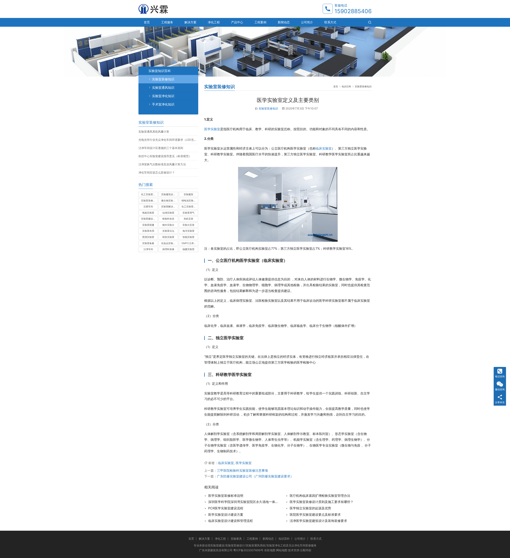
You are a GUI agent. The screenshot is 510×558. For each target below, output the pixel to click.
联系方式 (330, 22)
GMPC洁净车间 (189, 243)
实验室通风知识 (163, 88)
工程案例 (260, 22)
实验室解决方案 (169, 206)
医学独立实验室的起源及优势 (310, 508)
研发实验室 (168, 237)
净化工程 (214, 22)
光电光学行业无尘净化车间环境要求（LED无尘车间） (168, 139)
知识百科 (284, 538)
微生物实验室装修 (169, 200)
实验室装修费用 (149, 200)
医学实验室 (212, 129)
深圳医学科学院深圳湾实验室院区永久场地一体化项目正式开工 (244, 502)
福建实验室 (188, 249)
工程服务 (167, 22)
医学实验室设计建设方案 (225, 515)
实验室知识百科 (159, 71)
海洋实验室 (188, 230)
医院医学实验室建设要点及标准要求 (315, 515)
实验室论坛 (168, 230)
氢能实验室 (148, 212)
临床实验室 (324, 148)
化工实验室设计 (149, 194)
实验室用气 (188, 212)
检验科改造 (168, 218)
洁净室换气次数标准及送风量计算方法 (162, 164)
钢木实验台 (168, 224)
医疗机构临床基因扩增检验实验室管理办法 (320, 496)
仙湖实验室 (168, 212)
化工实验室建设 (189, 206)
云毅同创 (305, 550)
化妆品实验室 (168, 243)
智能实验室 (188, 237)
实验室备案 (148, 243)
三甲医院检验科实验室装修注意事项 (242, 470)
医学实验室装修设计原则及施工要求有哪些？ (321, 502)
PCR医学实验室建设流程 (225, 508)
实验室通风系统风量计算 (153, 131)
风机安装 (188, 218)
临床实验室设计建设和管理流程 (230, 521)
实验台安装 (188, 224)
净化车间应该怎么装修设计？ (156, 172)
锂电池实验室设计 (189, 200)
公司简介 (307, 22)
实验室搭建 (148, 224)
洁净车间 (148, 249)
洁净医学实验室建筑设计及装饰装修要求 (318, 521)
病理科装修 (168, 249)
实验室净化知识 (163, 96)
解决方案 (190, 22)
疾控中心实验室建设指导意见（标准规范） (164, 156)
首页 (147, 22)
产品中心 (237, 22)
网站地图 (281, 550)
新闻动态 (284, 22)
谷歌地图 (269, 550)
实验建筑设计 (168, 194)
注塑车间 (148, 206)
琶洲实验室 (148, 237)
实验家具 (236, 538)
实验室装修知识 (268, 108)
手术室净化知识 (163, 104)
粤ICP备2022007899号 (248, 550)
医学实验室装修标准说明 (225, 496)
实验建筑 (188, 194)
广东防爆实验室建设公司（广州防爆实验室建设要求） (255, 476)
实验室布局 (148, 230)
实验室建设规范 (149, 218)
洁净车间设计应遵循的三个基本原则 (160, 148)
